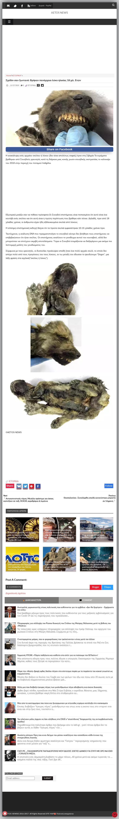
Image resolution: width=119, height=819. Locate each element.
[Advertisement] (59, 49)
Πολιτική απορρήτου (65, 814)
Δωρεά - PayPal (45, 6)
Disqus (107, 587)
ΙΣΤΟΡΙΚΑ (13, 481)
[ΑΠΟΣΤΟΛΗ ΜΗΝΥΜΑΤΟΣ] (8, 5)
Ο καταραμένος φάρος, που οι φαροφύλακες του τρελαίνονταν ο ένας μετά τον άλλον (56, 639)
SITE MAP (50, 814)
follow (33, 6)
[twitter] (15, 5)
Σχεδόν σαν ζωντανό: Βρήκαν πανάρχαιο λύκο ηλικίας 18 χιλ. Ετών (43, 80)
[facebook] (21, 5)
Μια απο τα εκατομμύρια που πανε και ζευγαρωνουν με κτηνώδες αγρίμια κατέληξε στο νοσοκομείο (62, 703)
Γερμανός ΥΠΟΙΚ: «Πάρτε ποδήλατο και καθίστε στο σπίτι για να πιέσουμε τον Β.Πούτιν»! (57, 655)
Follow (108, 486)
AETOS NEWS (59, 12)
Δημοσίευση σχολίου (16, 593)
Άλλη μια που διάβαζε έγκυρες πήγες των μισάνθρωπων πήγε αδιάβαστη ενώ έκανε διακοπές (59, 687)
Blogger (95, 587)
